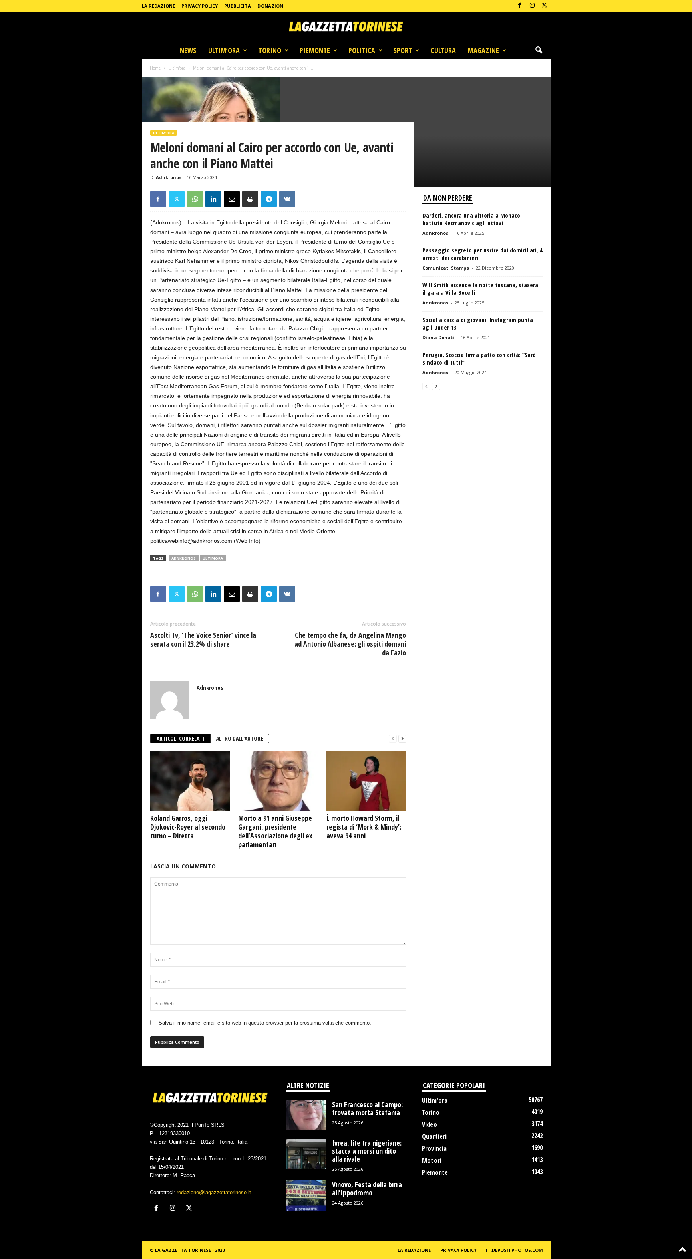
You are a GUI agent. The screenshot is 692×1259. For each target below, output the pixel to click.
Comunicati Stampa (445, 268)
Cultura (443, 50)
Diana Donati (438, 337)
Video (429, 1124)
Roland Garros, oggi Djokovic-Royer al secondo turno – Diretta (187, 826)
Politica (361, 50)
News (188, 50)
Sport (403, 50)
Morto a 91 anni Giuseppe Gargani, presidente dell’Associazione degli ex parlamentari (275, 831)
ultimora (213, 558)
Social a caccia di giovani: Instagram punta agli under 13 (477, 323)
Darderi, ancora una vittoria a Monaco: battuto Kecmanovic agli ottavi (472, 219)
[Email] (232, 199)
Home (155, 68)
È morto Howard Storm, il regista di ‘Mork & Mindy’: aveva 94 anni (363, 826)
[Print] (250, 199)
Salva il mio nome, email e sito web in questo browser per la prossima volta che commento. (265, 1023)
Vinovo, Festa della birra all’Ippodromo (367, 1188)
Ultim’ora (224, 50)
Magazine (483, 50)
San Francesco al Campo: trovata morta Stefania (367, 1108)
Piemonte (315, 50)
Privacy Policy (199, 6)
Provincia (434, 1148)
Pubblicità (237, 6)
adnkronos (183, 558)
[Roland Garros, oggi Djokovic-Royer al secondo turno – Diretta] (190, 781)
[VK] (287, 199)
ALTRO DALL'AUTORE (239, 738)
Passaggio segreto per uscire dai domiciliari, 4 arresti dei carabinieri (482, 254)
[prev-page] (393, 739)
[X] (544, 6)
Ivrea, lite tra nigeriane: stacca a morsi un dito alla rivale (367, 1151)
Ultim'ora (176, 68)
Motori (431, 1160)
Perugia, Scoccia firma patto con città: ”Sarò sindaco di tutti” (479, 358)
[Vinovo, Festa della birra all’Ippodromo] (306, 1195)
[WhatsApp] (195, 199)
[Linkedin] (213, 199)
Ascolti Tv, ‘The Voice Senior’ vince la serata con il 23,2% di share (203, 639)
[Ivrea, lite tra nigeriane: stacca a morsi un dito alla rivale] (306, 1154)
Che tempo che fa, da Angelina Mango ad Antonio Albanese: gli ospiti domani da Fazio (350, 644)
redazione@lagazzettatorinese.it (214, 1192)
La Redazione (158, 6)
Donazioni (271, 6)
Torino (269, 50)
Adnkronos (168, 177)
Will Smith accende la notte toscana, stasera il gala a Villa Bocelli (480, 288)
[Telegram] (269, 199)
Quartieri (434, 1136)
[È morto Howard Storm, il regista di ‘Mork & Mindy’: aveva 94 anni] (366, 781)
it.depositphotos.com (514, 1250)
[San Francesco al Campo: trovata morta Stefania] (306, 1115)
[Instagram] (532, 6)
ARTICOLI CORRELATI (180, 738)
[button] (538, 50)
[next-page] (402, 739)
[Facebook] (520, 6)
